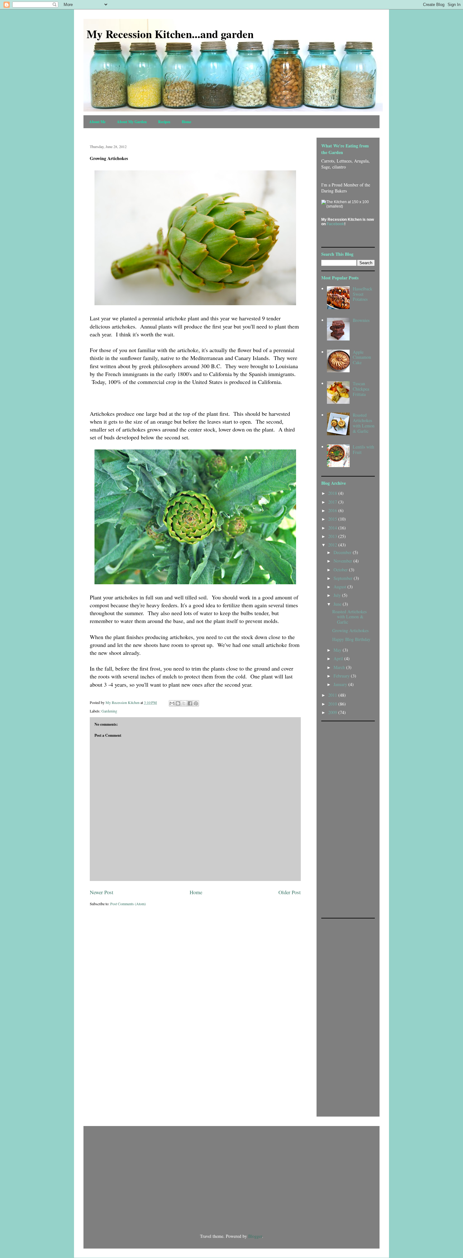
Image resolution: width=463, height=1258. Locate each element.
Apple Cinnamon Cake (362, 357)
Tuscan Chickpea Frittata (361, 388)
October (341, 570)
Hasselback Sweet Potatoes (362, 294)
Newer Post (101, 892)
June (338, 604)
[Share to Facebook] (190, 703)
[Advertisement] (346, 818)
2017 (333, 502)
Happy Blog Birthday (351, 639)
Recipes (164, 121)
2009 (333, 712)
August (340, 587)
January (341, 684)
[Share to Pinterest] (196, 703)
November (343, 561)
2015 (333, 519)
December (343, 552)
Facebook (335, 224)
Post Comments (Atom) (128, 903)
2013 (333, 536)
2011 (333, 695)
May (338, 650)
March (340, 667)
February (342, 676)
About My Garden (132, 121)
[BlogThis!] (178, 703)
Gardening (109, 710)
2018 (333, 493)
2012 (333, 545)
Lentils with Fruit (363, 449)
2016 (333, 510)
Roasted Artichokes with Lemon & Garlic (363, 423)
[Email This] (172, 703)
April (339, 658)
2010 (333, 704)
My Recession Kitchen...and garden (170, 34)
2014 (333, 528)
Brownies (361, 320)
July (338, 595)
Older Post (289, 892)
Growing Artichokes (350, 630)
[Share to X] (184, 703)
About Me (97, 121)
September (344, 578)
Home (186, 121)
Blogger (255, 1236)
